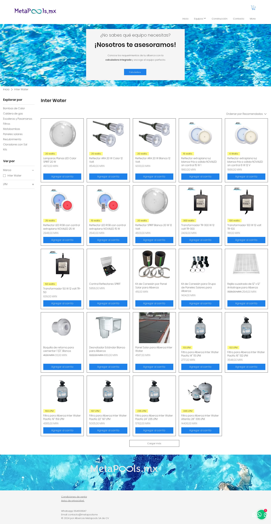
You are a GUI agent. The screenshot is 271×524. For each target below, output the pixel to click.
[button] (253, 7)
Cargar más (154, 443)
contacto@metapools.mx (83, 514)
